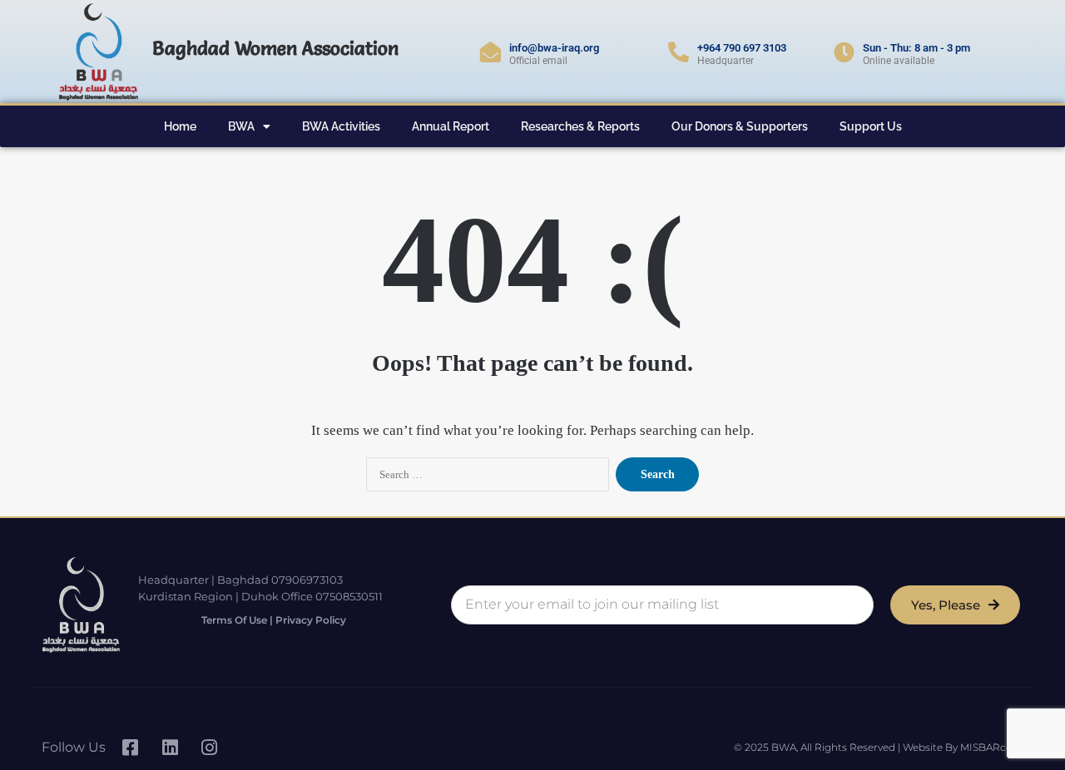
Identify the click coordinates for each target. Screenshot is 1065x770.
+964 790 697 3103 (741, 48)
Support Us (871, 126)
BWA (241, 126)
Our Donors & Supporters (739, 126)
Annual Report (450, 126)
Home (180, 126)
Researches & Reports (580, 126)
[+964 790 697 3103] (678, 52)
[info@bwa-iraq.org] (490, 52)
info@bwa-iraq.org (554, 48)
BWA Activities (341, 126)
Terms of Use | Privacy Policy (273, 620)
